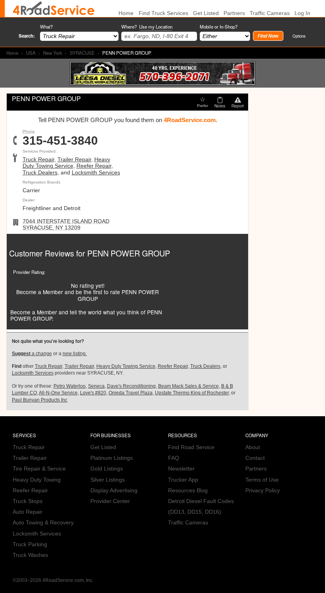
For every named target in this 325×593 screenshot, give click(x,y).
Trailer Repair (74, 160)
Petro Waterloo (70, 386)
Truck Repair (38, 160)
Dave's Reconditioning (131, 386)
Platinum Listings (111, 458)
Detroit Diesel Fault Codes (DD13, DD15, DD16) (201, 506)
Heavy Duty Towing (37, 480)
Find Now (268, 36)
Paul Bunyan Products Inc (39, 400)
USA (31, 53)
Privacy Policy (262, 491)
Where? (146, 26)
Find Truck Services (163, 13)
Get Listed (206, 13)
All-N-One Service (58, 392)
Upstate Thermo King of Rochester (192, 392)
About (252, 447)
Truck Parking (30, 544)
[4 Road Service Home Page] (53, 8)
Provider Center (110, 501)
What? (46, 26)
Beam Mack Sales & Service (188, 386)
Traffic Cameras (270, 13)
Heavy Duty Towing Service (66, 163)
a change (32, 353)
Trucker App (183, 480)
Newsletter (181, 469)
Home (12, 53)
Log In (302, 13)
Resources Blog (188, 491)
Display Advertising (114, 491)
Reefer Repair (93, 166)
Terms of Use (262, 480)
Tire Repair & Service (39, 469)
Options (299, 35)
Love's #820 (93, 392)
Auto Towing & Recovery (43, 523)
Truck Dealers (40, 173)
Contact (255, 458)
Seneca (96, 386)
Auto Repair (27, 512)
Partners (234, 13)
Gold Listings (106, 469)
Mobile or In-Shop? (218, 26)
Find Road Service (191, 447)
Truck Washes (30, 555)
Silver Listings (107, 480)
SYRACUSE (82, 53)
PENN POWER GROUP (128, 253)
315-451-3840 (60, 141)
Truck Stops (27, 501)
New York (52, 53)
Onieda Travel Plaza (131, 392)
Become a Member (39, 292)
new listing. (75, 353)
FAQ (173, 458)
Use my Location (155, 26)
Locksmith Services (96, 173)
